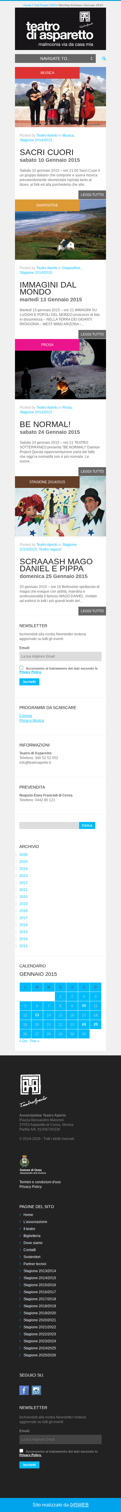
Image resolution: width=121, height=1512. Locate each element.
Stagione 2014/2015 (36, 140)
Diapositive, (71, 268)
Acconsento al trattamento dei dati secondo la (58, 670)
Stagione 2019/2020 (39, 1313)
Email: (24, 648)
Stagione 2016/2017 (39, 1292)
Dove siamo (33, 1243)
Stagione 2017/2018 (39, 1299)
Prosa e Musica (31, 720)
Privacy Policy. (30, 672)
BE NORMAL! (45, 424)
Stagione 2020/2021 (39, 1320)
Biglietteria (32, 1236)
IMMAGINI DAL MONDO (48, 288)
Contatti (29, 1250)
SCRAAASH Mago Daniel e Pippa (56, 565)
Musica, (68, 135)
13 (37, 1015)
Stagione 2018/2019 (39, 1306)
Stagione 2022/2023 (39, 1334)
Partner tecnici (34, 1264)
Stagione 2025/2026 (39, 1355)
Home (27, 5)
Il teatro (29, 1229)
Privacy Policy (30, 1187)
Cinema (25, 716)
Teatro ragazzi (50, 549)
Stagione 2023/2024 (39, 1341)
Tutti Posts (40, 5)
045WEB (79, 1504)
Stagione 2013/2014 (39, 1271)
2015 (53, 5)
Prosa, (67, 407)
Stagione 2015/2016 (39, 1285)
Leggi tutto (92, 195)
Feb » (34, 1041)
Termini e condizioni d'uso (40, 1182)
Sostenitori (32, 1257)
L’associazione (35, 1222)
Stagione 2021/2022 (39, 1327)
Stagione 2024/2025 (39, 1348)
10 (84, 1006)
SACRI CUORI (47, 152)
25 (96, 1024)
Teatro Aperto (47, 135)
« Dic (23, 1041)
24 (84, 1024)
